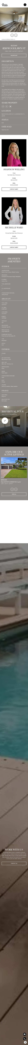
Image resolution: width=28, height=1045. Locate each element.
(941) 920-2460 (14, 238)
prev (12, 35)
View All (14, 494)
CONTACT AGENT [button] (14, 189)
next (15, 35)
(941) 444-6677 (14, 179)
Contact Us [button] (14, 863)
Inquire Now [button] (14, 55)
